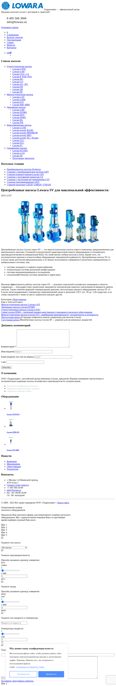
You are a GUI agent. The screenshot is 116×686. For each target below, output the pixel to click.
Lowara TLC (18, 140)
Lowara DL (17, 120)
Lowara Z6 (17, 155)
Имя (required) (8, 351)
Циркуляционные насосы (19, 125)
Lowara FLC (18, 143)
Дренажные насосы (16, 107)
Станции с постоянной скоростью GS (25, 177)
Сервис (10, 42)
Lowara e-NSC (19, 69)
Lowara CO (17, 82)
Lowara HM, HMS (21, 104)
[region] (37, 662)
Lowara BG (17, 79)
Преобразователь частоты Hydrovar (24, 169)
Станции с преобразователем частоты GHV (28, 172)
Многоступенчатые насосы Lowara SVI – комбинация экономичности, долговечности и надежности (49, 315)
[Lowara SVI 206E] (11, 444)
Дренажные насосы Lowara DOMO (18, 307)
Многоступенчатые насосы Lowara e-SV (20, 304)
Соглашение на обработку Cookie (30, 667)
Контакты (11, 47)
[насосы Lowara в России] (22, 9)
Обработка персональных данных (23, 388)
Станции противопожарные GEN (23, 182)
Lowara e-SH (18, 71)
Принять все (51, 674)
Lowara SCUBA (20, 150)
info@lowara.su (14, 490)
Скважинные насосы (17, 148)
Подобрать (6, 681)
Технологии (12, 469)
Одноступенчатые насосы (19, 66)
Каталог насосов (15, 37)
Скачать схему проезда (18, 485)
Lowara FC (17, 145)
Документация (14, 40)
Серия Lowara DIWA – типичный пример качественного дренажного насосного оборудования (46, 312)
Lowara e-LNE (19, 127)
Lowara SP (17, 92)
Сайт (3, 362)
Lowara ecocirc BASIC (23, 130)
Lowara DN (17, 122)
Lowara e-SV (18, 97)
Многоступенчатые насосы (20, 94)
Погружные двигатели (23, 158)
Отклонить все (23, 674)
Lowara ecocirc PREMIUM (24, 133)
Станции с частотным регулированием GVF (28, 179)
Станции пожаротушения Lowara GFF (25, 174)
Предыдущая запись (11, 317)
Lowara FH (17, 87)
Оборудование (19, 299)
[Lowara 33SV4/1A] (11, 408)
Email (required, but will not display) (17, 357)
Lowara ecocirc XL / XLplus (25, 138)
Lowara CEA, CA (20, 74)
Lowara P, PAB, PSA (22, 76)
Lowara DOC (18, 115)
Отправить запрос (10, 27)
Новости (11, 45)
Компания (12, 461)
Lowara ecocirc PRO (21, 135)
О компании (13, 35)
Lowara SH (17, 89)
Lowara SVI (18, 102)
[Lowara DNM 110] (11, 426)
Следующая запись (10, 320)
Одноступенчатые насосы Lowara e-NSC (20, 309)
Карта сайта (63, 502)
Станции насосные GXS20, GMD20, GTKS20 (29, 184)
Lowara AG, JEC (20, 84)
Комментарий (8, 346)
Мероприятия (13, 464)
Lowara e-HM (18, 99)
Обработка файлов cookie (19, 391)
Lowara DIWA (19, 117)
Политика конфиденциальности (22, 386)
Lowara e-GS (18, 153)
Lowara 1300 (18, 110)
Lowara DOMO (19, 112)
